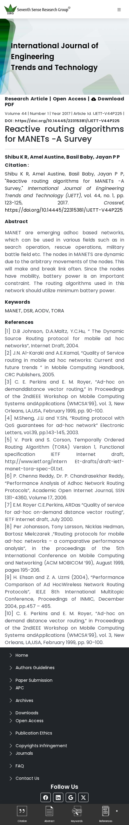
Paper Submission (34, 680)
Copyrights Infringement (41, 746)
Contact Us (27, 778)
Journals (24, 753)
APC (20, 688)
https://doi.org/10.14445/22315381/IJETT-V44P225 (64, 210)
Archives (24, 700)
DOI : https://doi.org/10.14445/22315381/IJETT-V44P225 (62, 121)
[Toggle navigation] (119, 9)
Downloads (27, 713)
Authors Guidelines (35, 668)
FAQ (20, 766)
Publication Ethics (34, 733)
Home (22, 655)
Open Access (30, 721)
